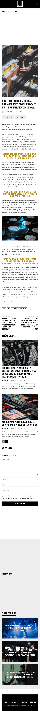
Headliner (9, 112)
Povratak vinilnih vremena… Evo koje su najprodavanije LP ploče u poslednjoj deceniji (20, 194)
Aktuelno (14, 11)
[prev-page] (3, 441)
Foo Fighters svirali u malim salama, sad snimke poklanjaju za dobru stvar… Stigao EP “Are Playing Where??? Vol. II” (19, 372)
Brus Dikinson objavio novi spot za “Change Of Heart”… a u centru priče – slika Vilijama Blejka (20, 674)
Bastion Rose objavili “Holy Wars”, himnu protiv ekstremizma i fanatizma (20, 628)
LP (8, 309)
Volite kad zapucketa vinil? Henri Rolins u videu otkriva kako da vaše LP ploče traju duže (20, 156)
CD (4, 309)
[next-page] (6, 441)
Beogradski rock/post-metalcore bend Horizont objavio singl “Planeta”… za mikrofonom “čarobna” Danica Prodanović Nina (20, 651)
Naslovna (5, 11)
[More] (29, 117)
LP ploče (15, 309)
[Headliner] (20, 4)
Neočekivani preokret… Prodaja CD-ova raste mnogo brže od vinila (19, 423)
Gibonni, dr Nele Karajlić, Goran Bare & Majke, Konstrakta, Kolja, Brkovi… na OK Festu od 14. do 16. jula (29, 324)
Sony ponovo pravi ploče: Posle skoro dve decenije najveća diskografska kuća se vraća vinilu (20, 261)
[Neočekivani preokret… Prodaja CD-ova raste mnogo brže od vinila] (20, 407)
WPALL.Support (31, 705)
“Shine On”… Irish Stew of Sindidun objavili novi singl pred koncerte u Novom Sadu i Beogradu (9, 324)
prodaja (23, 309)
